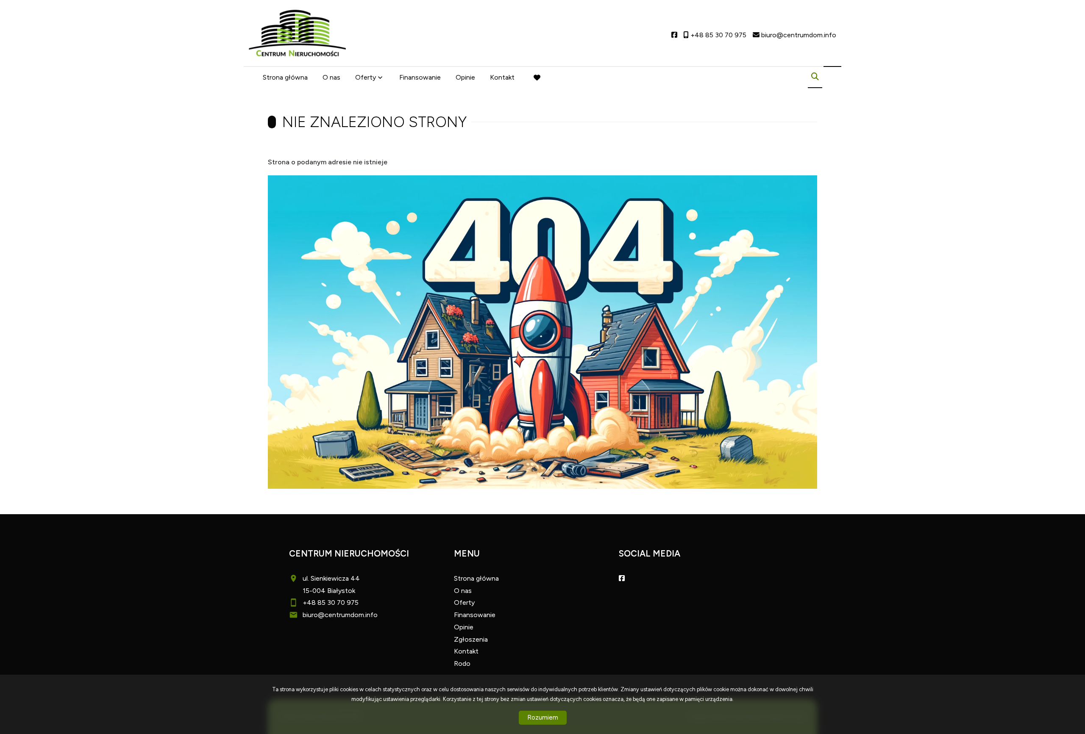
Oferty (365, 77)
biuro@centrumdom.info (340, 615)
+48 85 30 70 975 (331, 602)
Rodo (462, 663)
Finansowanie (420, 77)
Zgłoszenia (471, 639)
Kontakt (502, 77)
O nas (331, 77)
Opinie (465, 77)
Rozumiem (542, 717)
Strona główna (285, 77)
